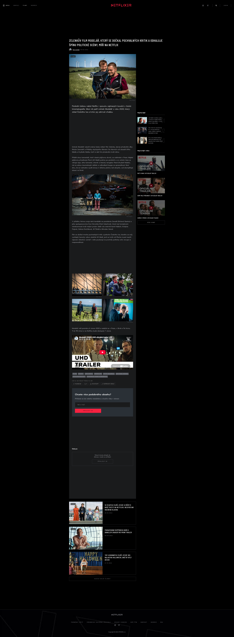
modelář (98, 374)
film (74, 374)
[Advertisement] (102, 130)
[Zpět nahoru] (229, 632)
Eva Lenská (76, 50)
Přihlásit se (88, 410)
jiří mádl (89, 374)
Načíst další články (102, 579)
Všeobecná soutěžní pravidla (99, 622)
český (81, 374)
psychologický (79, 376)
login (226, 5)
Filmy (73, 56)
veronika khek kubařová (97, 376)
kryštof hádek (122, 374)
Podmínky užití (77, 622)
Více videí (151, 222)
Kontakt (144, 622)
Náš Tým (134, 622)
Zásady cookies (120, 622)
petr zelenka (109, 374)
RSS (161, 622)
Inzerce (154, 622)
